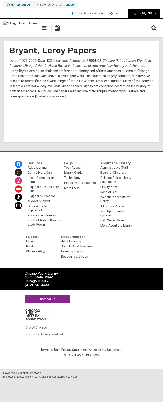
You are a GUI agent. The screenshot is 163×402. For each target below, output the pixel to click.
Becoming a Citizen (74, 256)
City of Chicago (36, 327)
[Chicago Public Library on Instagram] (18, 180)
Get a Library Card (40, 173)
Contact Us (47, 299)
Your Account (73, 167)
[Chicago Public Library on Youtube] (18, 189)
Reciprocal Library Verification (46, 334)
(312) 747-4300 (37, 285)
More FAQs (72, 188)
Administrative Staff (114, 167)
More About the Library (116, 225)
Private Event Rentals (42, 215)
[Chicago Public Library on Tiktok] (18, 197)
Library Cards (73, 173)
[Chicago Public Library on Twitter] (18, 172)
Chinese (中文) (36, 251)
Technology (72, 178)
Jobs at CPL (109, 192)
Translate (69, 4)
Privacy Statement (74, 350)
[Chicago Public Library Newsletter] (18, 205)
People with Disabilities (80, 183)
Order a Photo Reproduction (37, 208)
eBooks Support (39, 201)
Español (31, 241)
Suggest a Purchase (42, 196)
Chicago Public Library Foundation (115, 180)
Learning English (72, 251)
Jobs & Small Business (77, 246)
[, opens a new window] (38, 320)
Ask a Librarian (38, 167)
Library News (109, 187)
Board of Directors (113, 173)
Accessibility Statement (105, 350)
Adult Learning (71, 241)
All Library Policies (113, 206)
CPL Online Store (112, 220)
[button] (86, 13)
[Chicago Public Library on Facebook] (18, 164)
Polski (30, 246)
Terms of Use (50, 350)
